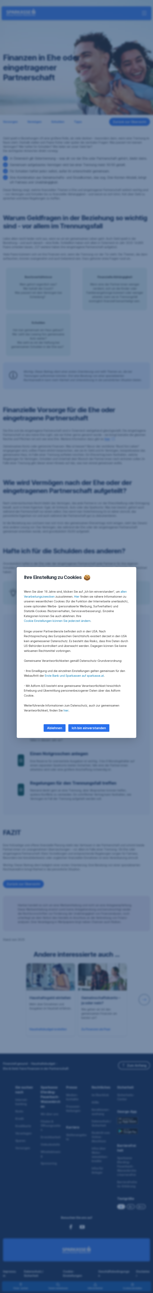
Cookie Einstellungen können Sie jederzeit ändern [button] (57, 620)
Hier (76, 596)
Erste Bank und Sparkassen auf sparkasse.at (74, 675)
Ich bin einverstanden (89, 728)
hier (66, 710)
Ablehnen (54, 728)
